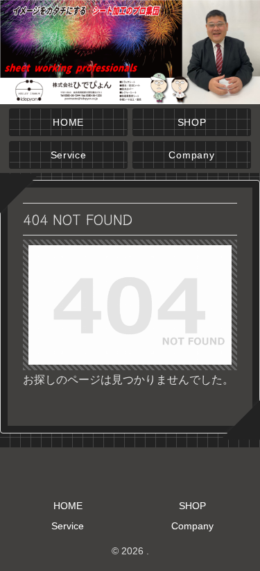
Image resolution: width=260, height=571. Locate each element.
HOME (68, 505)
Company (192, 525)
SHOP (192, 505)
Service (67, 525)
